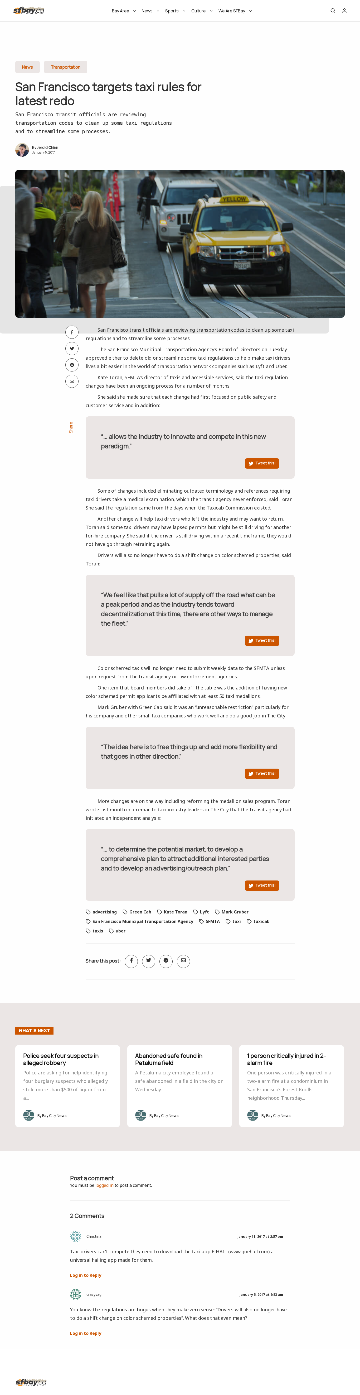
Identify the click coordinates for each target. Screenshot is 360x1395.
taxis (98, 931)
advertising (105, 912)
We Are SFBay (231, 11)
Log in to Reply (85, 1275)
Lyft (204, 912)
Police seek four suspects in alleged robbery (61, 1059)
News (147, 11)
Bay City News (54, 1115)
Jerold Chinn (47, 147)
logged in (104, 1185)
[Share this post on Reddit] (72, 365)
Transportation (65, 67)
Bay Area (120, 11)
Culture (198, 11)
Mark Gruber (235, 912)
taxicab (262, 921)
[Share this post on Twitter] (72, 348)
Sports (172, 11)
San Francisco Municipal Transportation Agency (143, 921)
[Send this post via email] (72, 381)
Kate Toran (175, 912)
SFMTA (213, 921)
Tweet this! (265, 462)
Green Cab (140, 912)
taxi (236, 921)
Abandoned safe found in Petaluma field (168, 1059)
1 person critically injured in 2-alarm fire (286, 1059)
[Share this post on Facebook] (72, 332)
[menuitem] (122, 12)
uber (120, 931)
